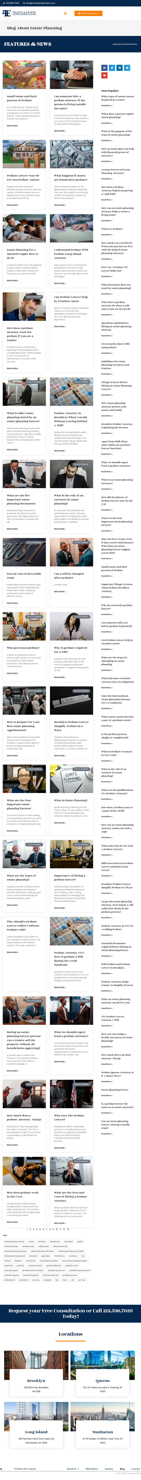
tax (57, 1280)
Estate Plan (44, 1246)
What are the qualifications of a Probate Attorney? (117, 791)
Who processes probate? (23, 648)
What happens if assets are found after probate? (70, 178)
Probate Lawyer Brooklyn (33, 1270)
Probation (23, 1280)
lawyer (7, 1261)
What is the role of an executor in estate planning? (68, 499)
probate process (70, 1275)
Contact (135, 1469)
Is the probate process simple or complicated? (114, 736)
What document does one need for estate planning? (116, 286)
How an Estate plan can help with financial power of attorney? (117, 152)
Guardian (45, 1256)
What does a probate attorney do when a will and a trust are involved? (116, 305)
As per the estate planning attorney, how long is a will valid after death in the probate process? (117, 907)
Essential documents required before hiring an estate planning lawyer (116, 947)
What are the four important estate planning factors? (19, 804)
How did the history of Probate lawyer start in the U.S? (117, 501)
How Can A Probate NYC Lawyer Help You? (114, 269)
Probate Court (72, 1265)
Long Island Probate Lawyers (74, 1261)
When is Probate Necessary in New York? (117, 753)
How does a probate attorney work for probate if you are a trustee (20, 334)
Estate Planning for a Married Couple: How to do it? (22, 254)
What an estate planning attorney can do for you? (115, 1001)
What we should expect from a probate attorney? (71, 1034)
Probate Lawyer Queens (80, 1270)
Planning (9, 1265)
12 (64, 1229)
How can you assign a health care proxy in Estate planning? (117, 1037)
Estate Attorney (11, 1246)
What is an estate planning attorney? (117, 481)
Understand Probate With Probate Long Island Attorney (71, 254)
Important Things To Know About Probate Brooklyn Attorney (117, 588)
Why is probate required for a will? (70, 650)
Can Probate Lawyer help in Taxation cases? (71, 299)
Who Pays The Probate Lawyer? (69, 1118)
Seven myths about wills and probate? (115, 345)
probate (20, 1265)
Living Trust (31, 1261)
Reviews (109, 1469)
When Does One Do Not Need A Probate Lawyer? (117, 847)
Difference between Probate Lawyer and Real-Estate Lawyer (117, 867)
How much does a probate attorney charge (24, 1118)
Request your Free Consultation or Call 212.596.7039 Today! (71, 1313)
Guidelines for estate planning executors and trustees (115, 365)
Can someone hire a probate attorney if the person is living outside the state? (70, 102)
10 (57, 1229)
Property (47, 1280)
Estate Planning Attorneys (42, 1251)
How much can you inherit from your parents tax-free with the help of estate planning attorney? (117, 248)
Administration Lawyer (14, 1241)
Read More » (13, 126)
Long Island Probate (49, 1261)
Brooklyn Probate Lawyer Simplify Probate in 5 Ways (71, 726)
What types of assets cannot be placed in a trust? (117, 98)
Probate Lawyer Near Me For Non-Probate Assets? (23, 178)
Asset (31, 1241)
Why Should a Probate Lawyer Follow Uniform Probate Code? (23, 926)
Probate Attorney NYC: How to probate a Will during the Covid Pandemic (69, 959)
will (72, 1280)
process (36, 1280)
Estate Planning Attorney (16, 1251)
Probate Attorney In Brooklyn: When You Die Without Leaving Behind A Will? (70, 419)
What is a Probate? (112, 229)
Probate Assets (35, 1265)
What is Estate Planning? (71, 800)
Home (109, 44)
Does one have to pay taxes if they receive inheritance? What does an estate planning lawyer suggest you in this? (117, 546)
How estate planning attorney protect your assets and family (114, 406)
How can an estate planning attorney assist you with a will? (117, 828)
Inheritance (59, 1256)
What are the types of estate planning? (21, 878)
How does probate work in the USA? (23, 1195)
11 (60, 1229)
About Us (71, 1469)
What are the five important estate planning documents (21, 499)
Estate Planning (60, 1246)
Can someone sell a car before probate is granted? (116, 624)
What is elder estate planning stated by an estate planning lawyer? (23, 417)
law (83, 1256)
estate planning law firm (24, 14)
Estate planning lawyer (114, 1090)
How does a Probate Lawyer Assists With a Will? (117, 809)
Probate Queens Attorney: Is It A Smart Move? (117, 1074)
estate (80, 1241)
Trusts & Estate (24, 12)
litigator (18, 1261)
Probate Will (10, 1280)
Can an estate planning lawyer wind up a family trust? (115, 1125)
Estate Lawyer (28, 1246)
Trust (65, 1280)
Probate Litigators (31, 1275)
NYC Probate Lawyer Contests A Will (112, 1018)
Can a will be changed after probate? (69, 576)
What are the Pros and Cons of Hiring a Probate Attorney (70, 1197)
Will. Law (82, 1280)
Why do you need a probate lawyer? (117, 607)
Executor (33, 1256)
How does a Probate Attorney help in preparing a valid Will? (117, 190)
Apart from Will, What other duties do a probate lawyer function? (116, 445)
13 (68, 1229)
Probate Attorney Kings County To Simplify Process (117, 983)
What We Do (92, 1469)
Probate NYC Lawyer (25, 1468)
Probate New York (50, 1275)
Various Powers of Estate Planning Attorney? (115, 171)
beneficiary (55, 1241)
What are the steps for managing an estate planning (114, 661)
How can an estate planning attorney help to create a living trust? (117, 211)
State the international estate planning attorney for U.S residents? (115, 699)
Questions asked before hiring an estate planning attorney (116, 326)
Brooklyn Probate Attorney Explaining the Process (117, 425)
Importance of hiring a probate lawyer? (69, 878)
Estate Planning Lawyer (15, 1256)
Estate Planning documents (71, 1251)
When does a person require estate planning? (117, 115)
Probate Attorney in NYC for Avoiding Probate (117, 927)
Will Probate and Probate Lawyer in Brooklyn (115, 966)
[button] (65, 13)
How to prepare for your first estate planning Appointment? (23, 726)
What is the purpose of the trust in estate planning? (116, 133)
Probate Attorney (53, 1265)
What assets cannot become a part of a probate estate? (117, 718)
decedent (68, 1241)
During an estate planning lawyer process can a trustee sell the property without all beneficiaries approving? (24, 1040)
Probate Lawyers (12, 1275)
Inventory (73, 1256)
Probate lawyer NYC (56, 1270)
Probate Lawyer (11, 1270)
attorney (41, 1241)
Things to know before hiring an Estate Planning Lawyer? (116, 386)
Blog (122, 1469)
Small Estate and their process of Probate (22, 98)
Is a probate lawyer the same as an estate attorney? (117, 1105)
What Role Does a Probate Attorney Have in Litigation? (117, 680)
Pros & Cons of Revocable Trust (24, 576)
